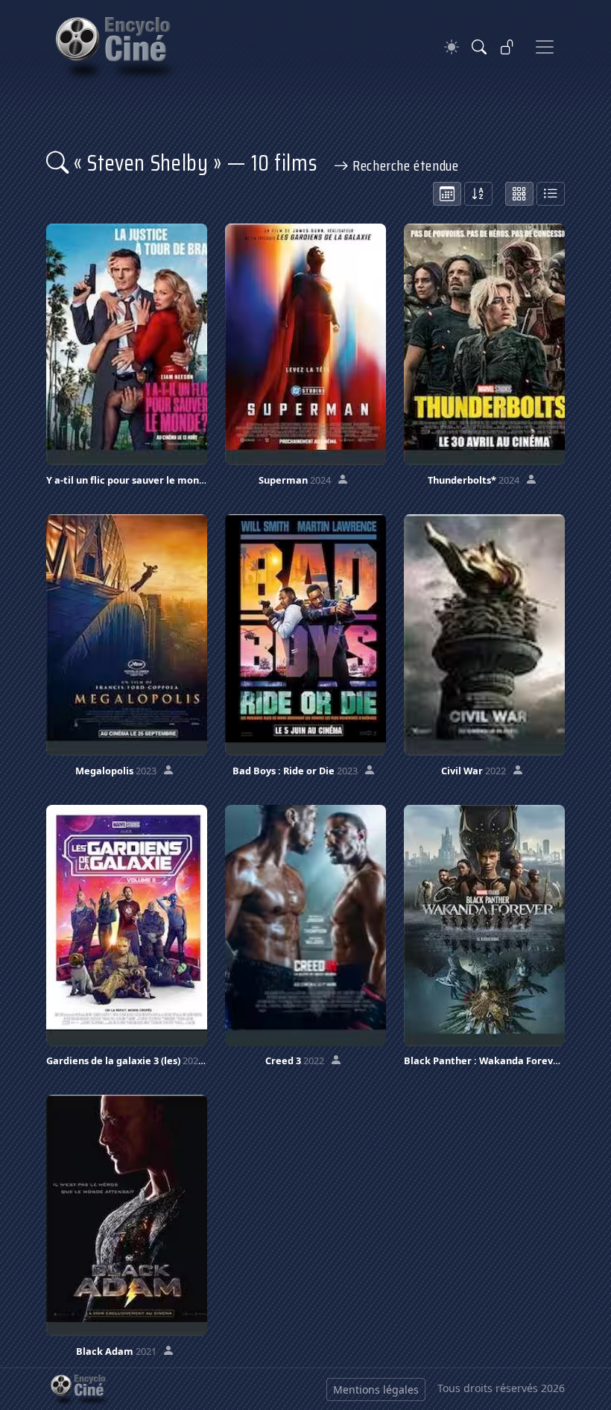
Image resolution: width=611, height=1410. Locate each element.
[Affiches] (519, 194)
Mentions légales (376, 1389)
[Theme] (451, 47)
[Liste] (550, 194)
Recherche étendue (403, 165)
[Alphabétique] (478, 194)
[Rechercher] (479, 47)
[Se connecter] (507, 47)
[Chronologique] (447, 194)
